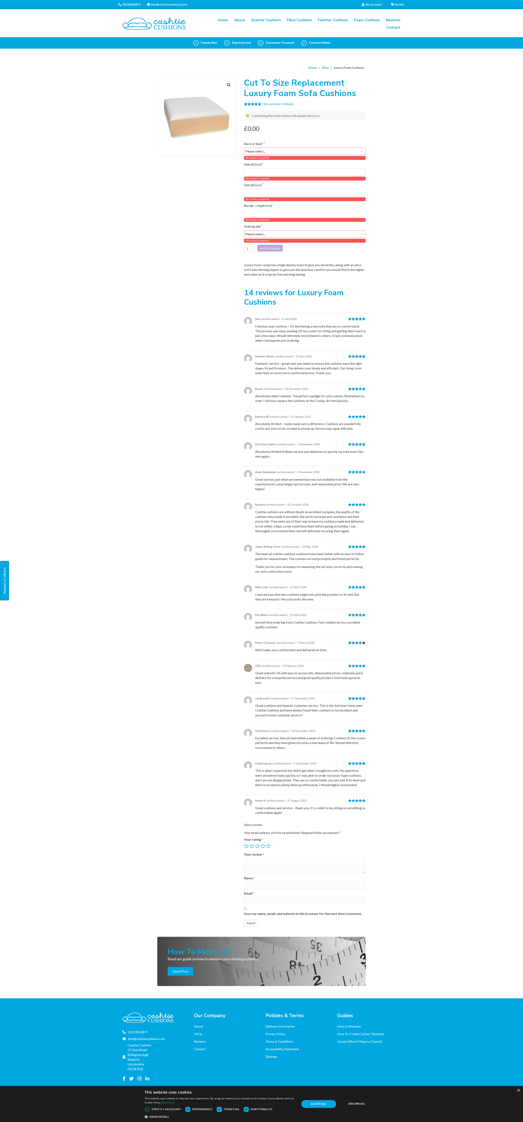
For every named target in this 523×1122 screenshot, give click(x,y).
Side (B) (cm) (253, 185)
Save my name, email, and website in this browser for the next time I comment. (303, 914)
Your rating (253, 839)
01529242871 (131, 4)
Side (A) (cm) (253, 164)
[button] (228, 85)
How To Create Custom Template (360, 1034)
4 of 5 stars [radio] (262, 846)
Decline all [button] (357, 1103)
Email (249, 893)
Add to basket (270, 248)
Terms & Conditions (279, 1041)
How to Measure (349, 1026)
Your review (254, 854)
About (239, 20)
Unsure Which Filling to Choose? (359, 1041)
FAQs (198, 1034)
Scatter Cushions (266, 20)
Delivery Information (280, 1026)
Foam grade (252, 226)
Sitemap (271, 1056)
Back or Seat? (254, 144)
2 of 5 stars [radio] (251, 846)
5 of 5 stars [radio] (268, 846)
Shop (325, 67)
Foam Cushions (367, 20)
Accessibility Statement (282, 1049)
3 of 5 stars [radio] (257, 846)
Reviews (393, 20)
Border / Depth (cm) (258, 206)
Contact (393, 27)
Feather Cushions (333, 20)
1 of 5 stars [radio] (246, 846)
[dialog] (261, 1104)
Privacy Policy (276, 1034)
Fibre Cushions (299, 20)
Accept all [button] (318, 1104)
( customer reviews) (277, 104)
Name (249, 878)
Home (223, 20)
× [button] (518, 1090)
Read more (168, 1102)
